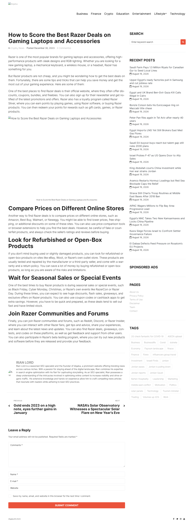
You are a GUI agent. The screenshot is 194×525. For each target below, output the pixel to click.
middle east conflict (141, 385)
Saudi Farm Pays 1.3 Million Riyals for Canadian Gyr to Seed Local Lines (157, 69)
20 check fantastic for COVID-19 (147, 336)
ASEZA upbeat (175, 336)
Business (82, 13)
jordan (165, 360)
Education (122, 13)
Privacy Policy (137, 295)
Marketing (173, 378)
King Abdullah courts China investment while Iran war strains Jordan (155, 169)
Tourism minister (171, 391)
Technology (177, 13)
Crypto (108, 13)
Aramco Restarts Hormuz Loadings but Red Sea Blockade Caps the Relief (157, 182)
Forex (146, 354)
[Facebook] (173, 518)
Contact (133, 311)
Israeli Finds (152, 360)
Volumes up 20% (151, 397)
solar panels (137, 391)
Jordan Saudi (156, 372)
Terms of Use (136, 299)
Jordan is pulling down (160, 366)
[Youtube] (184, 518)
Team (132, 307)
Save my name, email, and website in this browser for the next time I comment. (52, 496)
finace (170, 348)
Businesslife (150, 342)
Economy (135, 348)
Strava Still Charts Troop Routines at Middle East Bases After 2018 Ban (155, 195)
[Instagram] (180, 518)
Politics (172, 385)
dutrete (173, 342)
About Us (134, 292)
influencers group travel (164, 354)
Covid (163, 342)
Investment (136, 360)
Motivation (160, 385)
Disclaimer (135, 303)
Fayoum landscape (154, 348)
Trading (135, 397)
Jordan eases (137, 366)
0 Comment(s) (64, 48)
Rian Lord (25, 362)
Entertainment (141, 13)
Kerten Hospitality (140, 378)
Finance (96, 13)
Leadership (158, 378)
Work (165, 397)
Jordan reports (138, 372)
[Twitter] (177, 518)
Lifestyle (159, 13)
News (21, 48)
